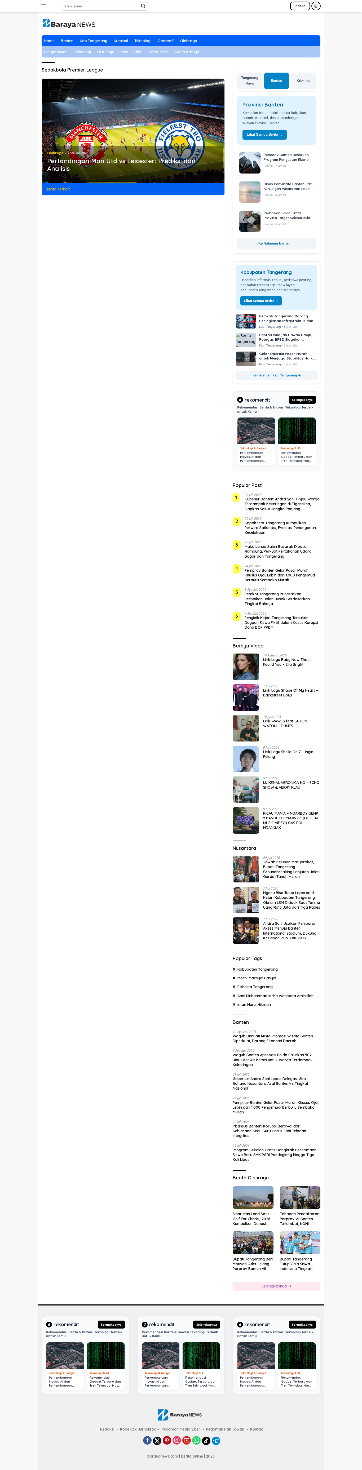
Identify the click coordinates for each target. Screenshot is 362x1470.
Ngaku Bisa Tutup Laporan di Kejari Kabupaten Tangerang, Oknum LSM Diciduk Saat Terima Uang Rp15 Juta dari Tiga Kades (291, 900)
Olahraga (188, 40)
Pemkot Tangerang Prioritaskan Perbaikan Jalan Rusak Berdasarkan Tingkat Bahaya (277, 599)
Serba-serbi (158, 52)
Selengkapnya (302, 400)
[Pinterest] (167, 1440)
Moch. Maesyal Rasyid (256, 978)
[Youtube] (186, 1440)
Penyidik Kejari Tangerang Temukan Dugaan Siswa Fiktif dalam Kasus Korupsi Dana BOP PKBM (281, 622)
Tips (124, 52)
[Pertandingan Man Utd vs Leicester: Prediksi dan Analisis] (133, 131)
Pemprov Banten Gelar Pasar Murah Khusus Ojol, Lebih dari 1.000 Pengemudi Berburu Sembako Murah (280, 575)
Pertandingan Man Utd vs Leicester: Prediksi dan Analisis (121, 164)
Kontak (256, 1429)
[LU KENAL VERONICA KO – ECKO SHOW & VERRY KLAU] (246, 789)
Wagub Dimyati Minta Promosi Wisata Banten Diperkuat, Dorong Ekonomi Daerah (273, 1038)
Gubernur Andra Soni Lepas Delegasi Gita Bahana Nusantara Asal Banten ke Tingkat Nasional (270, 1083)
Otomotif (166, 40)
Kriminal (121, 40)
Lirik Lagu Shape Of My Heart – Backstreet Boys (290, 693)
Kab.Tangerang (93, 40)
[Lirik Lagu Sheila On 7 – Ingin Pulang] (246, 759)
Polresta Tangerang (255, 986)
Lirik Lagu (105, 52)
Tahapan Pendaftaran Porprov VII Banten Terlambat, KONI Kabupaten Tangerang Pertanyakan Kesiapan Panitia (300, 1218)
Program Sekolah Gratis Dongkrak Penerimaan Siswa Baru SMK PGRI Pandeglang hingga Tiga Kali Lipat (274, 1155)
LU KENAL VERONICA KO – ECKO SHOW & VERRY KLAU (291, 785)
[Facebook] (147, 1440)
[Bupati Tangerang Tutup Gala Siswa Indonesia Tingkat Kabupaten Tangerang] (300, 1242)
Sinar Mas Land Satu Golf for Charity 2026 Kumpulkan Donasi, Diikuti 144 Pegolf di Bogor (251, 1218)
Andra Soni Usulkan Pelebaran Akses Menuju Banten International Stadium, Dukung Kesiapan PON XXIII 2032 (289, 930)
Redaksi (107, 1429)
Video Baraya (187, 52)
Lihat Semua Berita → (264, 134)
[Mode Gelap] (316, 6)
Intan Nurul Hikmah (254, 1004)
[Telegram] (216, 1441)
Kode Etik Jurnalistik (138, 1429)
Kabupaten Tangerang (257, 969)
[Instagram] (177, 1440)
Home (49, 40)
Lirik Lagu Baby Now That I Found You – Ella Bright (287, 662)
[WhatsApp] (196, 1440)
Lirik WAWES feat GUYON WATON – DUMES (285, 723)
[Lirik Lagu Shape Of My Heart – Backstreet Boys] (246, 697)
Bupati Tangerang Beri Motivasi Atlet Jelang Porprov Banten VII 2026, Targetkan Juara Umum (253, 1264)
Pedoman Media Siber (181, 1429)
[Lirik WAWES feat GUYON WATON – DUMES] (246, 728)
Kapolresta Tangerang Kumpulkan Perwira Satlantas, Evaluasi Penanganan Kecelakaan (280, 528)
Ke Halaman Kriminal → (276, 243)
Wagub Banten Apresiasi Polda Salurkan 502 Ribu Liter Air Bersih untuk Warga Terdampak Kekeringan (273, 1059)
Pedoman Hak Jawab (225, 1429)
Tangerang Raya (249, 80)
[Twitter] (157, 1441)
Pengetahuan (56, 52)
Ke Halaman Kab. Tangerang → (277, 375)
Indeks (300, 6)
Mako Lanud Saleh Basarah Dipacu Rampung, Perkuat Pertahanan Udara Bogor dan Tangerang (278, 551)
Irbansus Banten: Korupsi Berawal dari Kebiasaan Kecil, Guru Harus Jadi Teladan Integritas (269, 1131)
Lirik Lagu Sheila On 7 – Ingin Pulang (288, 754)
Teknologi (142, 40)
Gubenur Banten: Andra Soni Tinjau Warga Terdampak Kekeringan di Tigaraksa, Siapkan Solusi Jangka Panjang (282, 504)
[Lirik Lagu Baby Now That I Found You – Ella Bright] (246, 667)
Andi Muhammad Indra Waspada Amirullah (275, 995)
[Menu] (44, 6)
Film (137, 52)
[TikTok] (206, 1441)
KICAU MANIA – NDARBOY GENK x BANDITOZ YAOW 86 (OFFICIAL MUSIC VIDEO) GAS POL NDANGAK (291, 820)
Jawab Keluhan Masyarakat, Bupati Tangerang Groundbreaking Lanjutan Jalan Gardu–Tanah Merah (291, 869)
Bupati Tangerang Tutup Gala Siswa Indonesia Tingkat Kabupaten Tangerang (300, 1264)
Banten (67, 40)
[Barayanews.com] (69, 23)
